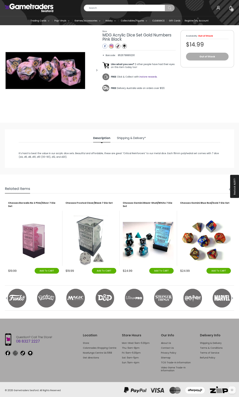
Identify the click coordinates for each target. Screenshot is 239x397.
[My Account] (218, 8)
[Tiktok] (117, 46)
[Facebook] (104, 46)
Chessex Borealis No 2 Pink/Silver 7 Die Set (31, 204)
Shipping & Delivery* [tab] (131, 138)
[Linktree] (124, 46)
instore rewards (148, 76)
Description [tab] (101, 138)
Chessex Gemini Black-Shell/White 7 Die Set (147, 204)
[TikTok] (23, 353)
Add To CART (47, 270)
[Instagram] (111, 46)
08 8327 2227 (28, 341)
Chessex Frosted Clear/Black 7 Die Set (89, 203)
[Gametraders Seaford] (29, 7)
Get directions (91, 357)
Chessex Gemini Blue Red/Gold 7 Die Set (204, 203)
